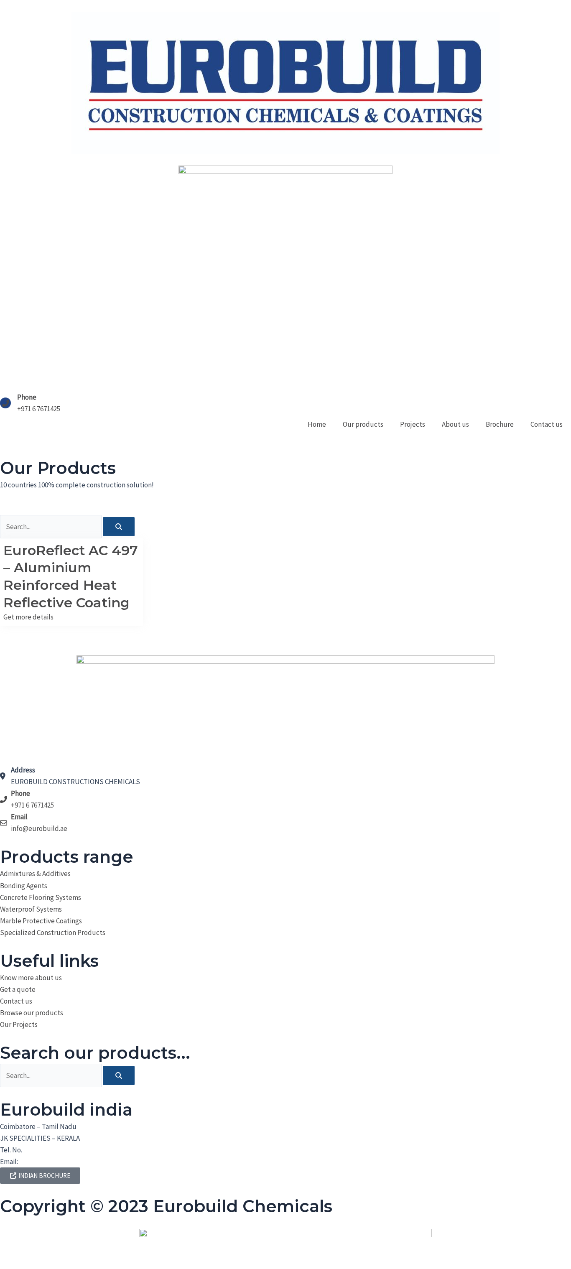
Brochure (500, 424)
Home (317, 424)
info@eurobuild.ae (47, 1161)
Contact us (546, 424)
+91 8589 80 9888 (47, 1149)
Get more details (28, 617)
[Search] (119, 526)
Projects (412, 424)
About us (455, 424)
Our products (363, 424)
